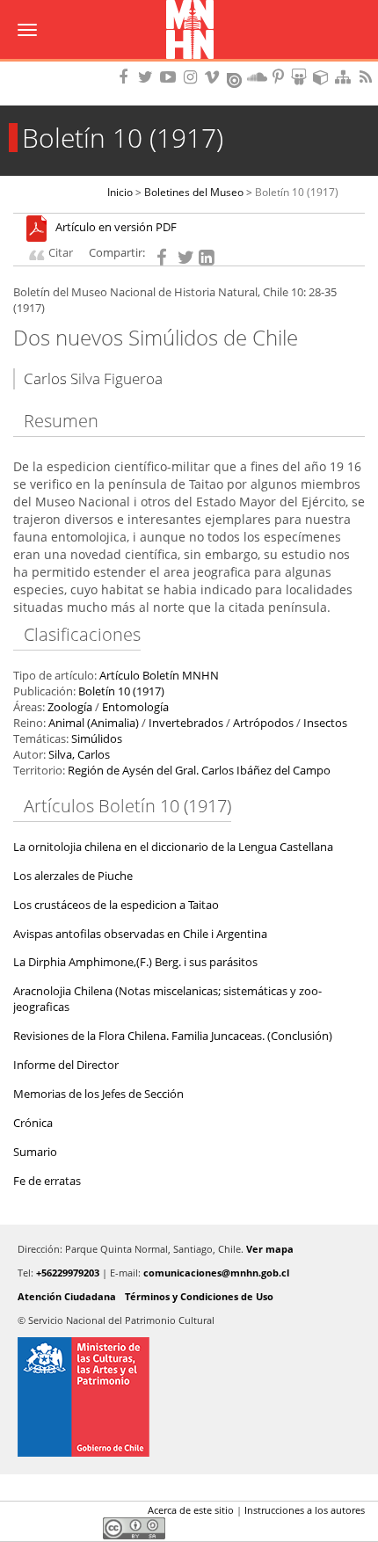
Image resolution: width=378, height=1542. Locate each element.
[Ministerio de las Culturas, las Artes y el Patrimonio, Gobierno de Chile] (189, 1397)
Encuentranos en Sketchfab (323, 77)
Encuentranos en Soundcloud (257, 77)
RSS (367, 77)
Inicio (120, 192)
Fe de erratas (47, 1181)
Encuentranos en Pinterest (279, 77)
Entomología (135, 707)
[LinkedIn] (206, 255)
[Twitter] (185, 255)
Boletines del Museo (194, 192)
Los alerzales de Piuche (73, 876)
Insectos (325, 723)
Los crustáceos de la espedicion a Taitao (116, 905)
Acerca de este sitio (191, 1510)
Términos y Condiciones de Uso (199, 1296)
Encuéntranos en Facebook (126, 77)
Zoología (69, 707)
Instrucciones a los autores (304, 1510)
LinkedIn (83, 1513)
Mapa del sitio (345, 77)
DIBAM (189, 66)
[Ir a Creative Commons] (134, 1526)
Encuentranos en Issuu (235, 78)
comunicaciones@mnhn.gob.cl (216, 1272)
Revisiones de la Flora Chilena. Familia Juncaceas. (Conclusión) (172, 1036)
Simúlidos (96, 738)
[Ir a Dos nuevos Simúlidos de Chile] (40, 228)
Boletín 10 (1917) (296, 192)
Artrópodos (263, 723)
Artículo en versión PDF (116, 228)
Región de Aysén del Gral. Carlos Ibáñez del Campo (199, 770)
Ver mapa (270, 1248)
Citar (60, 252)
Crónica (33, 1123)
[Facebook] (164, 255)
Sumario (35, 1152)
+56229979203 (67, 1272)
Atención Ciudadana (67, 1296)
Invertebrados (186, 723)
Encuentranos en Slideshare (301, 77)
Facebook (23, 1513)
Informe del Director (66, 1065)
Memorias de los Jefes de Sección (98, 1094)
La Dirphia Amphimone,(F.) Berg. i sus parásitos (135, 962)
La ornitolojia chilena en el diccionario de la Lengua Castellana (173, 847)
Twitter (53, 1513)
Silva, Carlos (79, 754)
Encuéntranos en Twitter (148, 77)
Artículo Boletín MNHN (159, 675)
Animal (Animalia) (93, 723)
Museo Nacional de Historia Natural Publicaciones (189, 31)
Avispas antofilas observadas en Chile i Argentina (140, 934)
